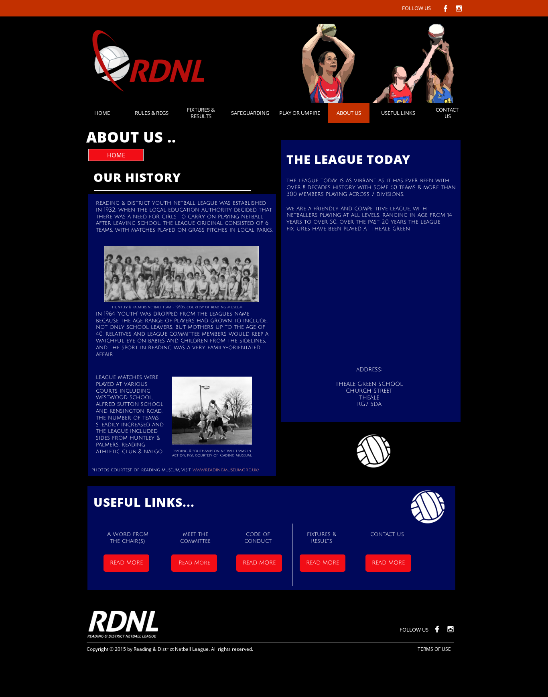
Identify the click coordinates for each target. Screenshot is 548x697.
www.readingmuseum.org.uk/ (226, 470)
